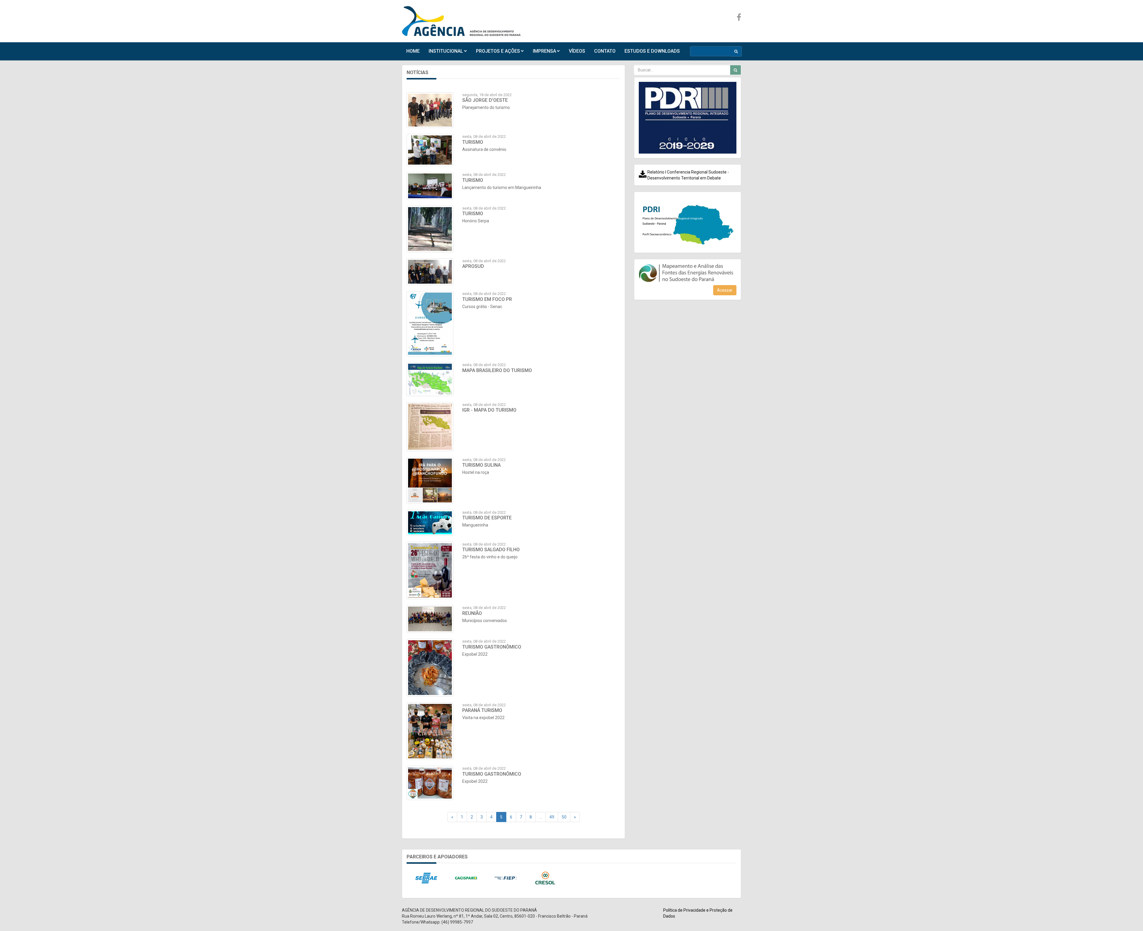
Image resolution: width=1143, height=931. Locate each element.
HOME (413, 51)
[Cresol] (545, 878)
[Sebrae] (426, 878)
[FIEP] (505, 878)
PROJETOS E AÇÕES (498, 51)
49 (551, 817)
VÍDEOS (577, 51)
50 (564, 817)
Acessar (725, 290)
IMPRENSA (544, 51)
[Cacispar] (466, 878)
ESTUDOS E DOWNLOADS (652, 51)
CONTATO (605, 51)
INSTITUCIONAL (446, 51)
